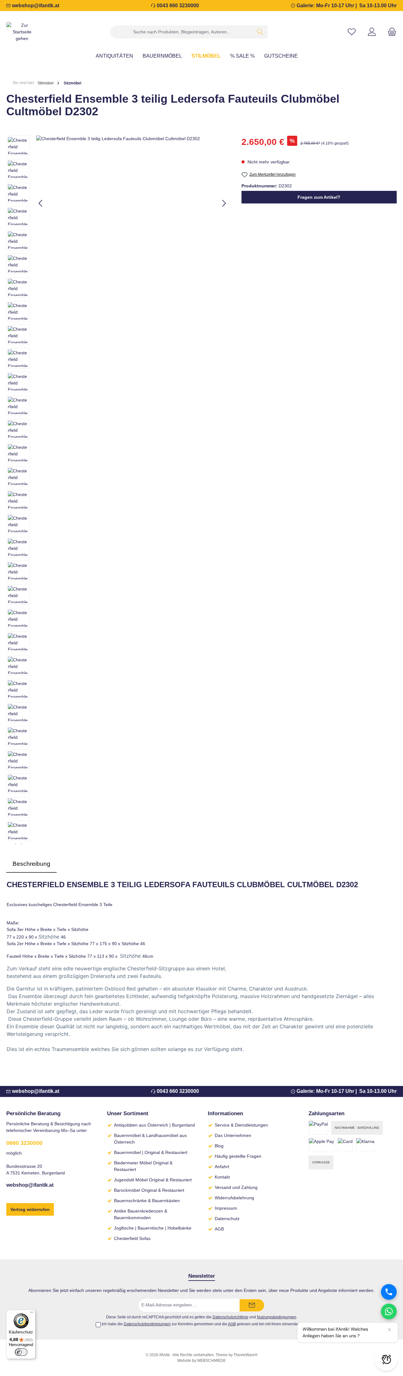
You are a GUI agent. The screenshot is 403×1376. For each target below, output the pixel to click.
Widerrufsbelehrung (234, 1197)
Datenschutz (227, 1218)
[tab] (31, 864)
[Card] (345, 1145)
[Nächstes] (224, 203)
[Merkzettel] (351, 32)
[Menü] (32, 1313)
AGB (219, 1228)
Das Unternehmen (233, 1135)
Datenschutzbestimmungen (147, 1324)
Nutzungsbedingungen (276, 1317)
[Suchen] (260, 32)
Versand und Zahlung (236, 1187)
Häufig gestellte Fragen (238, 1156)
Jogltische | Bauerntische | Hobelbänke (152, 1227)
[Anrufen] (389, 1292)
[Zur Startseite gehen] (22, 32)
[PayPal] (318, 1128)
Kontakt (222, 1176)
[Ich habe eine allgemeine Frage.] (389, 1311)
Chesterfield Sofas (132, 1238)
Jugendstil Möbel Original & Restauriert (153, 1179)
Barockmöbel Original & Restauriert (149, 1190)
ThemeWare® (246, 1355)
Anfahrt (222, 1166)
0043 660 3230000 (178, 5)
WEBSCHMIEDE (211, 1360)
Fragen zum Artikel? (319, 197)
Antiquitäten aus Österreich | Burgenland (154, 1125)
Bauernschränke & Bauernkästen (147, 1200)
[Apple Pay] (321, 1145)
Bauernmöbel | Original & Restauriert (150, 1152)
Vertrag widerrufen (30, 1209)
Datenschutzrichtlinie (230, 1317)
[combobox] (181, 32)
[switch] (21, 1352)
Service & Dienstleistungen (241, 1125)
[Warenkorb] (390, 32)
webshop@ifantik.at (35, 5)
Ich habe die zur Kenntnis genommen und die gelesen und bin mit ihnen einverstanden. (205, 1324)
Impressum (226, 1208)
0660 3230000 (24, 1143)
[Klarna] (365, 1145)
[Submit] (251, 1305)
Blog (219, 1145)
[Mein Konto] (371, 32)
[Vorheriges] (41, 203)
